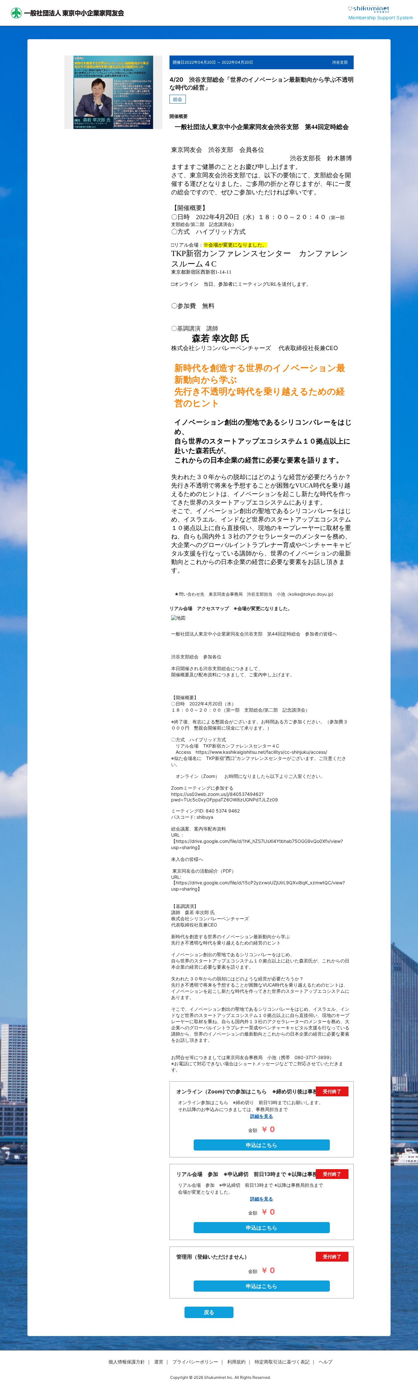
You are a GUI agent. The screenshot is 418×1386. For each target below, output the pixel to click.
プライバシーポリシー (195, 1361)
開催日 (179, 62)
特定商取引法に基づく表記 (282, 1361)
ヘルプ (325, 1361)
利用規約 (236, 1361)
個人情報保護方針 (126, 1361)
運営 (158, 1361)
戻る (209, 1312)
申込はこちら (261, 1145)
